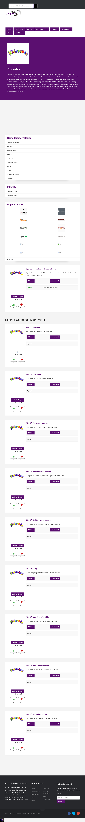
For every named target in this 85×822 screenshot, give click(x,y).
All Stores (10, 259)
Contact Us (46, 799)
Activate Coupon (17, 296)
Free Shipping (41, 29)
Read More (24, 800)
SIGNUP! (61, 801)
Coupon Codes (35, 791)
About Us (19, 33)
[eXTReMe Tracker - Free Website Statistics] (2, 820)
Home (9, 29)
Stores (54, 29)
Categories (66, 29)
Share (30, 281)
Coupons (19, 29)
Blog (9, 33)
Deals (29, 29)
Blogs (45, 796)
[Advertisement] (42, 120)
